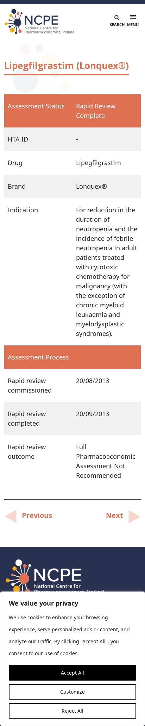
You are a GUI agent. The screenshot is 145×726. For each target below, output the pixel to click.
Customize (72, 691)
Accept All (72, 672)
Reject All (72, 710)
